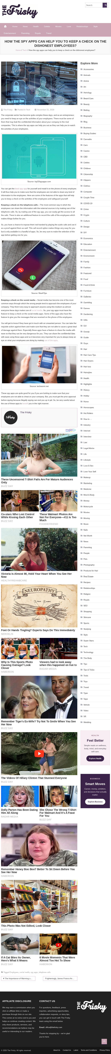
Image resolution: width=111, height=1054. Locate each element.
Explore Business (95, 802)
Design (86, 227)
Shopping (88, 611)
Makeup (87, 477)
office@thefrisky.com (53, 1027)
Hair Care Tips (90, 355)
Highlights (88, 384)
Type (86, 693)
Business (87, 127)
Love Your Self (90, 471)
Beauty (86, 104)
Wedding (87, 722)
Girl (85, 326)
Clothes (87, 186)
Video (86, 710)
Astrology (88, 93)
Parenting (25, 33)
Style (95, 26)
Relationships (82, 26)
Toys (85, 681)
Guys (86, 343)
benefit (25, 403)
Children (87, 168)
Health (36, 26)
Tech (28, 110)
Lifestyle (87, 460)
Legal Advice (89, 448)
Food (86, 279)
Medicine (87, 489)
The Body (88, 658)
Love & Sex (88, 466)
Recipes (87, 582)
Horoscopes (89, 407)
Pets (85, 559)
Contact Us (67, 1050)
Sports (86, 623)
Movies (58, 26)
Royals (38, 33)
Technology (88, 652)
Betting (86, 110)
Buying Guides (90, 133)
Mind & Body (89, 495)
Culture (87, 221)
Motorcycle (88, 506)
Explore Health (95, 758)
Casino (86, 151)
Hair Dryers (88, 361)
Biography (88, 116)
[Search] (105, 5)
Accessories (89, 69)
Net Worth (88, 536)
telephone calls (45, 972)
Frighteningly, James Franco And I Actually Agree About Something (61, 978)
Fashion (87, 267)
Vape (86, 699)
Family (86, 262)
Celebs (47, 26)
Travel (48, 33)
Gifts (85, 320)
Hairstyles (88, 372)
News (25, 26)
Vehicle (87, 705)
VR (85, 716)
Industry (87, 425)
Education (88, 244)
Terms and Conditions (89, 1050)
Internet (87, 431)
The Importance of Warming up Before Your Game (20, 978)
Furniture (87, 291)
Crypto (86, 215)
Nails (86, 530)
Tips (85, 664)
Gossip (86, 332)
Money (86, 501)
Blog (85, 122)
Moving (87, 518)
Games (87, 308)
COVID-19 (88, 203)
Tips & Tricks (89, 670)
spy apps (34, 972)
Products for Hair (91, 571)
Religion (87, 594)
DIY (85, 232)
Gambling (88, 302)
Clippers (87, 180)
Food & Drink (89, 285)
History (86, 390)
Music (86, 524)
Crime (86, 209)
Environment (89, 256)
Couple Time (89, 197)
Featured (87, 273)
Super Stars (89, 641)
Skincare (87, 617)
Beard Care (88, 98)
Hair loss (87, 367)
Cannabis (88, 139)
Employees (14, 972)
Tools (86, 676)
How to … (88, 419)
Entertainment (10, 33)
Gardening (88, 314)
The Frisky (7, 110)
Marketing (88, 483)
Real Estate (88, 576)
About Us (56, 1050)
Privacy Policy (105, 1050)
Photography (89, 565)
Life (85, 454)
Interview (87, 436)
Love (69, 26)
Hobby (86, 396)
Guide (86, 337)
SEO (85, 606)
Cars (86, 145)
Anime (86, 81)
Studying (87, 629)
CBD (85, 157)
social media (37, 310)
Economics (88, 238)
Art (85, 87)
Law (85, 442)
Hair (85, 349)
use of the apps (51, 340)
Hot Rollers (88, 413)
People (86, 553)
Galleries (87, 297)
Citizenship (88, 174)
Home (14, 26)
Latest (76, 1050)
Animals (87, 75)
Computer (88, 192)
